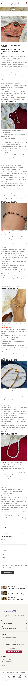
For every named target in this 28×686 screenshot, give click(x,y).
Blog (16, 7)
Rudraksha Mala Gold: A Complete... (17, 594)
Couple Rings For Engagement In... (17, 588)
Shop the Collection (14, 651)
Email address (5, 547)
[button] (26, 3)
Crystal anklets (5, 230)
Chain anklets (4, 150)
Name (3, 539)
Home (12, 7)
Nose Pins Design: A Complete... (16, 599)
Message (3, 554)
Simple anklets (4, 462)
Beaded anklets (5, 388)
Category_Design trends (8, 524)
